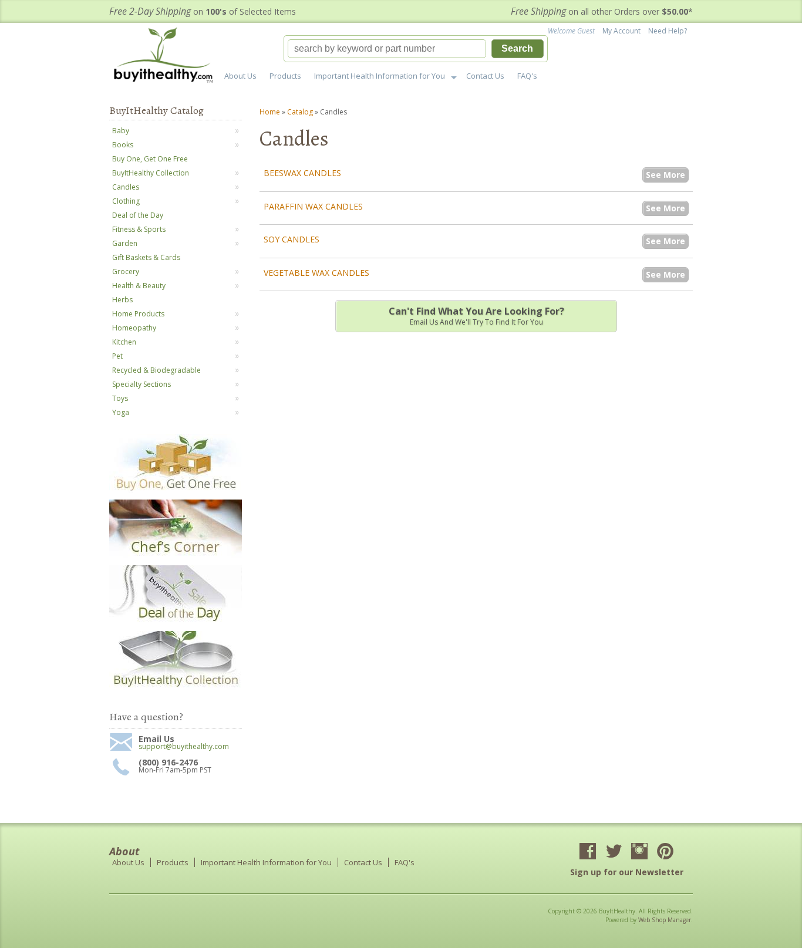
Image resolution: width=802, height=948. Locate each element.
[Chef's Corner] (175, 556)
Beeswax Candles (302, 172)
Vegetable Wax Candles (316, 272)
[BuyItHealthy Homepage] (167, 57)
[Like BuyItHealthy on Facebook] (588, 852)
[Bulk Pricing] (175, 687)
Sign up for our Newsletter (626, 872)
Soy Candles (291, 239)
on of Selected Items (202, 11)
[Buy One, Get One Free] (175, 490)
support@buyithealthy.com (184, 746)
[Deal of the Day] (175, 621)
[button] (416, 48)
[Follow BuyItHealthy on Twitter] (613, 852)
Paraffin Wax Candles (313, 206)
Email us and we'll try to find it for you (476, 316)
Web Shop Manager (664, 920)
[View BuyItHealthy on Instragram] (639, 852)
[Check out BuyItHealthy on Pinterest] (665, 852)
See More (665, 174)
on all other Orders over (602, 11)
